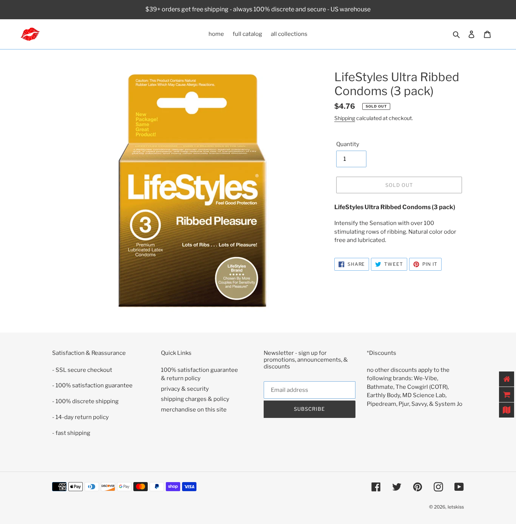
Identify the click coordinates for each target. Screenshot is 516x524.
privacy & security (185, 388)
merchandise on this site (194, 409)
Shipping (344, 118)
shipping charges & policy (195, 399)
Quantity (347, 144)
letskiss (456, 507)
